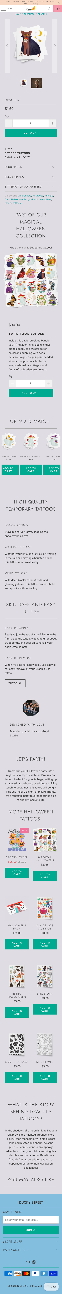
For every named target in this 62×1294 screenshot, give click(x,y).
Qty (7, 116)
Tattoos (17, 203)
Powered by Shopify (43, 1286)
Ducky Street (24, 1286)
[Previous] (7, 46)
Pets (48, 199)
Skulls (8, 203)
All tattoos (38, 195)
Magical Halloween (34, 199)
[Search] (49, 8)
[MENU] (2, 8)
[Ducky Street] (31, 8)
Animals (49, 195)
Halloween (17, 199)
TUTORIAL (15, 683)
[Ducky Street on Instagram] (34, 1262)
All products (24, 195)
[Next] (54, 46)
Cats (7, 199)
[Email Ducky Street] (27, 1262)
